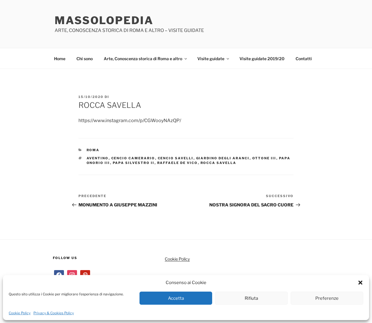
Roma (93, 150)
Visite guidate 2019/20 (262, 58)
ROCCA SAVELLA (219, 163)
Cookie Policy (20, 313)
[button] (360, 282)
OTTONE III (264, 158)
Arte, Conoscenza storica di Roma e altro (143, 58)
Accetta (176, 298)
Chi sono (84, 58)
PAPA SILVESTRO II (134, 163)
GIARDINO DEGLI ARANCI (223, 158)
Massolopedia (104, 20)
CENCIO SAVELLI (176, 158)
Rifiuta (251, 298)
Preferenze (327, 298)
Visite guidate (210, 58)
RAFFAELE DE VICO (177, 163)
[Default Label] (85, 274)
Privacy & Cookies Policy (53, 313)
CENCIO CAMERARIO (133, 158)
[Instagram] (72, 274)
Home (59, 58)
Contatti (304, 58)
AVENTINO (98, 158)
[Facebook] (59, 274)
